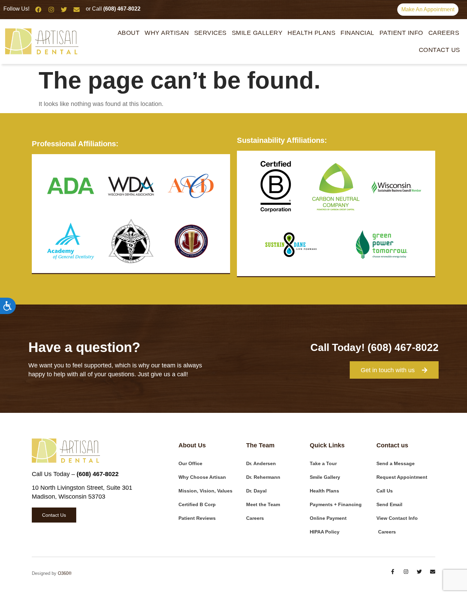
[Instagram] (50, 9)
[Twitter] (63, 9)
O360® (65, 573)
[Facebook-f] (392, 571)
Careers (443, 32)
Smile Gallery (257, 32)
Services (210, 32)
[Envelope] (76, 9)
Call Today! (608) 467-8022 (374, 347)
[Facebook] (38, 9)
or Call (113, 9)
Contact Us (439, 49)
